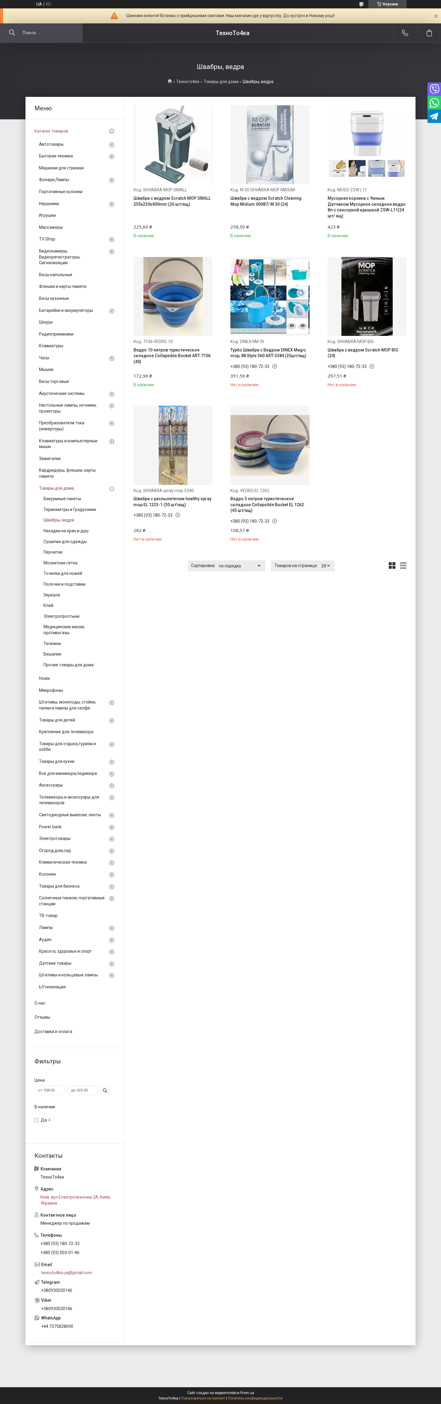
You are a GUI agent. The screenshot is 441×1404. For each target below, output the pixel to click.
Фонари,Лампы (54, 179)
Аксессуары (51, 785)
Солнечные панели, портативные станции (72, 900)
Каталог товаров (51, 131)
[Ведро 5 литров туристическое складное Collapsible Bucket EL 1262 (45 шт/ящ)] (269, 445)
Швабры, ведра (59, 520)
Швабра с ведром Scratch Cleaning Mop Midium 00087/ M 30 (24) (266, 201)
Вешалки (52, 654)
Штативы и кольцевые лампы (68, 974)
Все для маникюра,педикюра (68, 773)
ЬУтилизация (52, 986)
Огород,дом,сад (55, 850)
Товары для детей (57, 720)
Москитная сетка (60, 562)
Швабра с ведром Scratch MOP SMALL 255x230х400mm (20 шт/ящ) (172, 201)
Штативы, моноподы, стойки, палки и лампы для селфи (67, 705)
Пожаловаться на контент (203, 1398)
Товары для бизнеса (59, 886)
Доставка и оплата (53, 1031)
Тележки (52, 643)
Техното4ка (187, 81)
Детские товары (55, 963)
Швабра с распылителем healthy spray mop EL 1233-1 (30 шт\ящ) (173, 501)
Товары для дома (221, 81)
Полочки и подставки (65, 584)
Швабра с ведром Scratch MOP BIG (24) (363, 353)
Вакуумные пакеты (62, 498)
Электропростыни (62, 616)
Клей (48, 605)
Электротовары (54, 838)
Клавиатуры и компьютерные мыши (68, 443)
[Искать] (12, 33)
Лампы (46, 927)
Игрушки (47, 215)
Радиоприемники (56, 334)
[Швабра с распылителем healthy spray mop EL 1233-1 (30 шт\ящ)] (173, 445)
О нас (39, 1003)
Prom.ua (247, 1393)
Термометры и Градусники (70, 509)
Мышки (46, 369)
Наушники (49, 203)
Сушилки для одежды (65, 541)
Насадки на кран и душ (66, 530)
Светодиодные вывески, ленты (70, 814)
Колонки (47, 874)
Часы (44, 357)
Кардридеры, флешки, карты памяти (67, 473)
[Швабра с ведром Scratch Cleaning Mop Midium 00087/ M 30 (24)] (269, 144)
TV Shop (47, 239)
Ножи (44, 678)
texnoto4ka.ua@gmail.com (66, 1272)
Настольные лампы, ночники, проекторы (68, 408)
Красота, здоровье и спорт (65, 951)
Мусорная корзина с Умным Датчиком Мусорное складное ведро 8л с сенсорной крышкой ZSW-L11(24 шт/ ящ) (367, 207)
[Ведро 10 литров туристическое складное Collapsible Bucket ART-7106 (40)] (173, 296)
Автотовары (51, 144)
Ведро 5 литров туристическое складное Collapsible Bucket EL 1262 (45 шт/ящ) (267, 504)
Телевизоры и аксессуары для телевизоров (69, 800)
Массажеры (51, 227)
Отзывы (42, 1017)
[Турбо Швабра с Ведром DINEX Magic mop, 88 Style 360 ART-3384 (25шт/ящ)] (269, 296)
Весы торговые (54, 381)
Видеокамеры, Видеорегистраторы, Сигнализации (59, 257)
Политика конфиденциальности (255, 1398)
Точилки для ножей (63, 573)
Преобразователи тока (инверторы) (61, 425)
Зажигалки (50, 458)
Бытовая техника (56, 156)
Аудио (45, 939)
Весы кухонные (54, 298)
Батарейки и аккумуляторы (66, 310)
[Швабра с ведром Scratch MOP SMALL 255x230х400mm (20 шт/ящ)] (173, 144)
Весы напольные (55, 274)
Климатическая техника (63, 862)
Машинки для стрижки (61, 168)
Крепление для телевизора (66, 731)
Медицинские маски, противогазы (64, 629)
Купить (153, 231)
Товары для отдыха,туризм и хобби (67, 746)
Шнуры (46, 322)
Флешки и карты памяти (62, 286)
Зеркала (52, 595)
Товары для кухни (56, 761)
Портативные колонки (60, 191)
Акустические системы (61, 393)
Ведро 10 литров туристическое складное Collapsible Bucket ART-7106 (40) (172, 356)
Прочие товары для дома (69, 664)
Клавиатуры (51, 345)
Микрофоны (51, 690)
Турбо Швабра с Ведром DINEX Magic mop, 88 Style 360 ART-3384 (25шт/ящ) (268, 353)
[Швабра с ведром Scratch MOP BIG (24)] (367, 296)
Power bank (50, 826)
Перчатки (53, 552)
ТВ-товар (48, 915)
